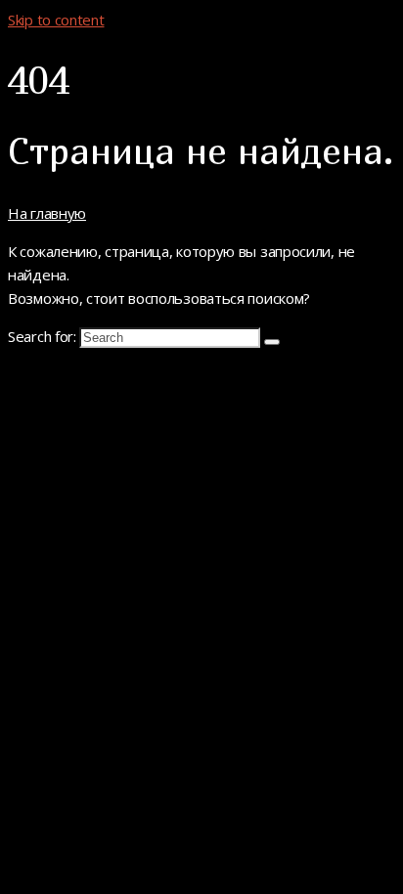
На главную (47, 213)
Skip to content (56, 19)
